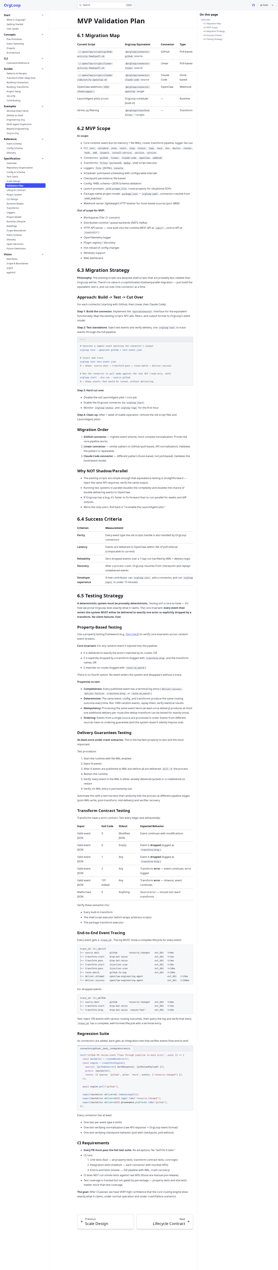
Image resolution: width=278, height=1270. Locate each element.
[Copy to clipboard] (189, 345)
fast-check (132, 634)
